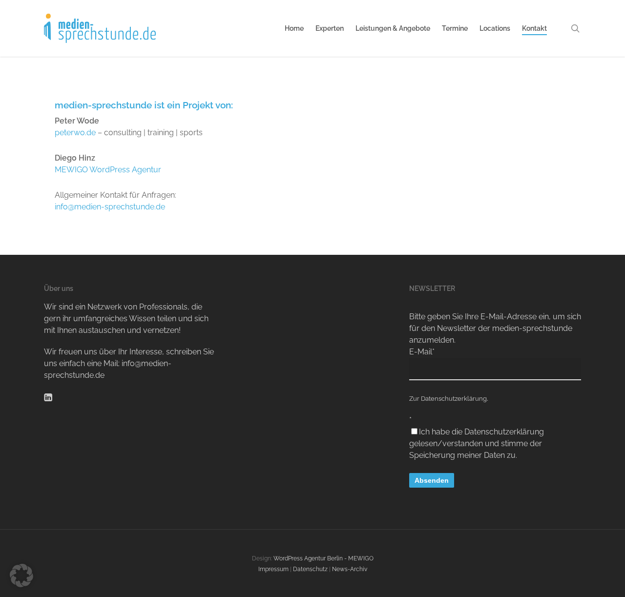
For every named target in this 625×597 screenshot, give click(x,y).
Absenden (432, 480)
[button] (21, 575)
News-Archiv (349, 569)
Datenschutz (310, 569)
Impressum (273, 569)
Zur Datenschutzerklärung (448, 398)
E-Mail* (422, 351)
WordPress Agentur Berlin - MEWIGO (323, 558)
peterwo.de (75, 132)
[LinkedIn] (48, 396)
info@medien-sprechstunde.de (110, 206)
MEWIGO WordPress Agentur (108, 169)
